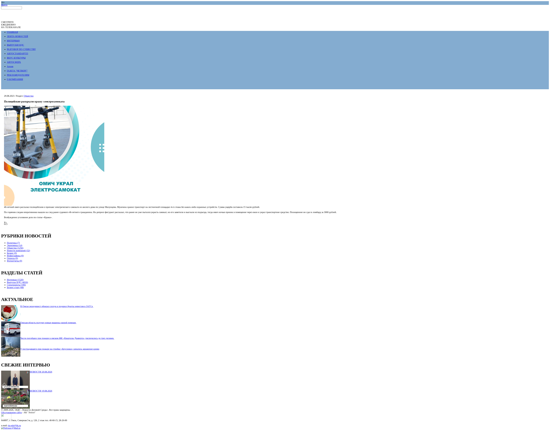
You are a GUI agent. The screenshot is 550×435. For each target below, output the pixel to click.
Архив (10, 66)
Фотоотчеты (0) (14, 261)
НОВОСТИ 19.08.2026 (41, 391)
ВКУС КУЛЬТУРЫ (16, 58)
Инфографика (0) (15, 255)
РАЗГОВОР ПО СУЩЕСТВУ (21, 49)
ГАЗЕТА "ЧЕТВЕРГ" (17, 71)
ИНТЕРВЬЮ (13, 40)
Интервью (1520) (15, 280)
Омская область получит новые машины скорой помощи (48, 322)
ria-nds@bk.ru (14, 425)
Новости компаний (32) (18, 250)
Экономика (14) (14, 245)
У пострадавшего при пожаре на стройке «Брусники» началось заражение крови (59, 349)
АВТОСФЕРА (14, 62)
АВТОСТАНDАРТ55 (17, 53)
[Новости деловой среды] (6, 418)
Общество (29, 96)
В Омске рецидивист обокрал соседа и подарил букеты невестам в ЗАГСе (56, 306)
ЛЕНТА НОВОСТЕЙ (17, 36)
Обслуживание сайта (11, 412)
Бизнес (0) (12, 253)
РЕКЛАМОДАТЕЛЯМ (18, 75)
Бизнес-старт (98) (15, 287)
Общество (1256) (15, 248)
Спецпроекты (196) (16, 285)
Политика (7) (13, 243)
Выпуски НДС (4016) (17, 282)
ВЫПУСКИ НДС (15, 45)
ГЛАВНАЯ (12, 32)
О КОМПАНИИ (15, 79)
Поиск (4, 5)
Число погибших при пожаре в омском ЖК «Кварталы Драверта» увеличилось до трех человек (67, 338)
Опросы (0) (12, 258)
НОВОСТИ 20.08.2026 (41, 372)
